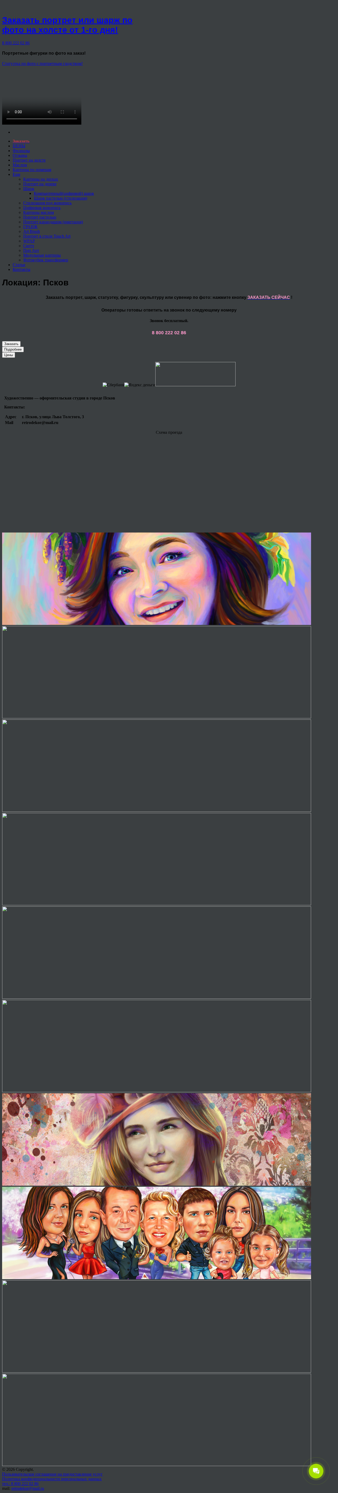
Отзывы (20, 155)
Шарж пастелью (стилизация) (60, 198)
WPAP (29, 241)
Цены (8, 355)
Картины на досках (40, 179)
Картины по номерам (32, 169)
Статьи (19, 264)
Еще (16, 174)
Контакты (21, 269)
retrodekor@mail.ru (27, 1488)
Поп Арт (31, 250)
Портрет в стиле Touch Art (47, 236)
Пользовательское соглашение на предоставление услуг (52, 1474)
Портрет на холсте (29, 160)
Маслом (20, 165)
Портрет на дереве (40, 184)
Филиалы (21, 150)
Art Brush (31, 231)
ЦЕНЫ (19, 146)
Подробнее (13, 349)
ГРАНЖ (30, 226)
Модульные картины (42, 255)
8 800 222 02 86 (16, 43)
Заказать (11, 344)
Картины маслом (38, 212)
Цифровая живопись (41, 207)
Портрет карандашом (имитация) (53, 222)
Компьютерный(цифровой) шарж (64, 193)
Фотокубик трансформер (45, 260)
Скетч (28, 245)
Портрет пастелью (39, 217)
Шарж (28, 188)
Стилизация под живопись (47, 203)
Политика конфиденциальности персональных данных (52, 1479)
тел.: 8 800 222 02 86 (20, 1483)
